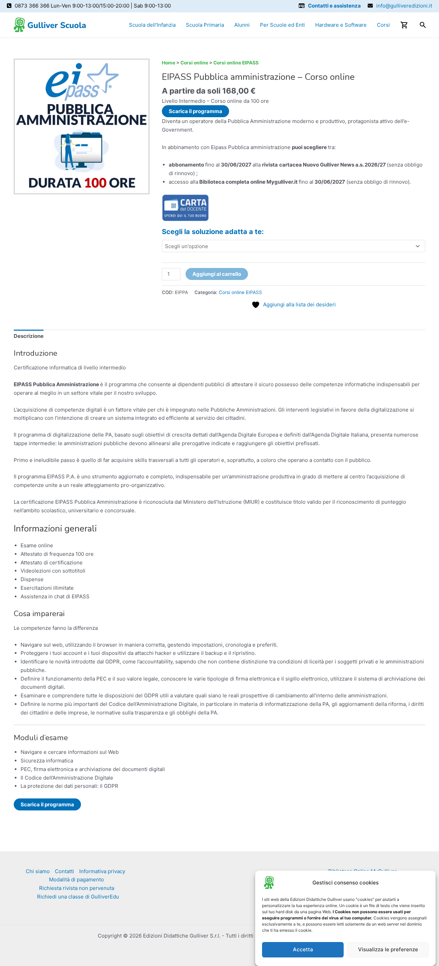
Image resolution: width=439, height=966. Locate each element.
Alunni (242, 25)
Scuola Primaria (205, 25)
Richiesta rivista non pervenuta (76, 888)
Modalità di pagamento (76, 879)
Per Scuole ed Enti (282, 25)
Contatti (64, 871)
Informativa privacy (102, 871)
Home (168, 62)
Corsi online (194, 62)
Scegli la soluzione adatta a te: (213, 232)
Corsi (383, 25)
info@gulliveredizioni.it (404, 5)
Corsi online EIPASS (236, 62)
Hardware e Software (341, 25)
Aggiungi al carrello (216, 274)
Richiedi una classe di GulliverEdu (78, 896)
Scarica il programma (195, 111)
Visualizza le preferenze (388, 949)
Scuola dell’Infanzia (152, 25)
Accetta (303, 949)
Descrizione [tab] (29, 336)
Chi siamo (38, 871)
